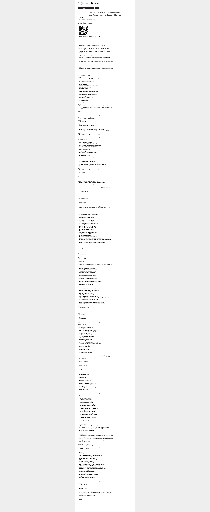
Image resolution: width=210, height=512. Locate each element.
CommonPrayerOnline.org (89, 49)
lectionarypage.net (83, 58)
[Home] (81, 3)
